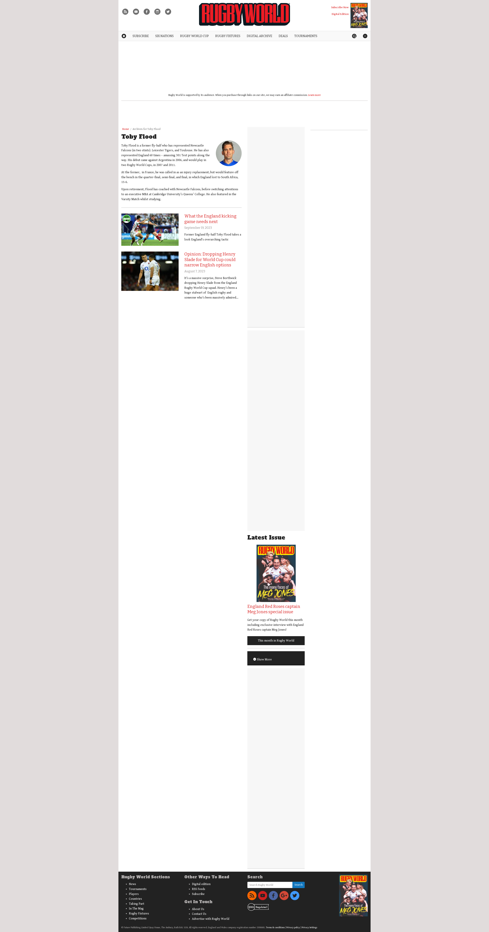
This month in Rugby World (276, 640)
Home (125, 129)
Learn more (314, 95)
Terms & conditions (275, 927)
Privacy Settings (309, 927)
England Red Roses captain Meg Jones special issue (273, 609)
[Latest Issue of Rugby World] (359, 15)
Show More (264, 659)
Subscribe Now (340, 7)
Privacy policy (293, 927)
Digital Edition (340, 14)
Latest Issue (266, 537)
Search (299, 884)
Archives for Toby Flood (146, 129)
